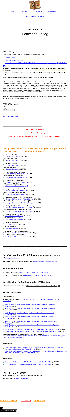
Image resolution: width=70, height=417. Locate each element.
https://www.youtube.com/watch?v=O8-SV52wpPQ (43, 286)
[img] (35, 27)
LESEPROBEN (26, 401)
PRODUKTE (26, 11)
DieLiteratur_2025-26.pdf (20, 378)
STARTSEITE (14, 11)
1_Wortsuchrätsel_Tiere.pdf (12, 156)
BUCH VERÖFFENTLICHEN (35, 16)
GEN (15, 401)
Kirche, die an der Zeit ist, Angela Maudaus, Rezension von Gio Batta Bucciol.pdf (28, 362)
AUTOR (3, 401)
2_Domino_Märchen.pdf (12, 165)
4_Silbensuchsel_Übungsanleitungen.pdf (16, 182)
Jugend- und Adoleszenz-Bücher (14, 60)
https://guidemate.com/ (12, 258)
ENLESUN (9, 401)
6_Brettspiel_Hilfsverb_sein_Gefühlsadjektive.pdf (19, 199)
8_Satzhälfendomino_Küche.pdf (14, 216)
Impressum (4, 406)
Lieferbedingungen (12, 116)
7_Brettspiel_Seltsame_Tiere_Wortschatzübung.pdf (19, 207)
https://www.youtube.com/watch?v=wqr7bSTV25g (33, 272)
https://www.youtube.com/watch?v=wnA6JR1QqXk (38, 275)
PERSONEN (38, 11)
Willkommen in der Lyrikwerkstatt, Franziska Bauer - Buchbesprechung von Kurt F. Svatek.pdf (32, 329)
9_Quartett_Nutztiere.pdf (12, 224)
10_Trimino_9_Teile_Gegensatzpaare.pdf (16, 233)
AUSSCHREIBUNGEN (52, 11)
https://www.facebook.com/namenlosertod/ (45, 262)
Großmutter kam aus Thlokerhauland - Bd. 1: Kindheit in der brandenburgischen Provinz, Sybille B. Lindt (36, 63)
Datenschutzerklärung (8, 410)
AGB (4, 116)
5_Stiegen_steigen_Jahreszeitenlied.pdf (16, 190)
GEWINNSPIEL (39, 401)
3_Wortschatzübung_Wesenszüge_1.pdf (16, 173)
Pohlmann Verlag (10, 57)
